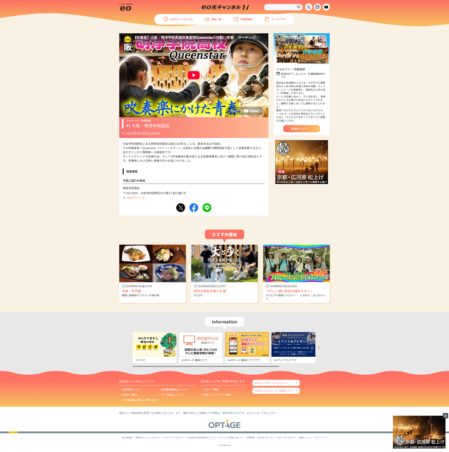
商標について (305, 437)
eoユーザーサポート (286, 437)
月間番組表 (246, 19)
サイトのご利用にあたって (230, 437)
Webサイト (134, 197)
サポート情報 (211, 389)
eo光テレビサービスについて (270, 382)
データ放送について (172, 394)
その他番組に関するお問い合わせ (140, 400)
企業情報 (250, 437)
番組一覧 (216, 19)
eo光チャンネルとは (181, 19)
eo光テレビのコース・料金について (274, 390)
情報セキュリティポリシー (148, 437)
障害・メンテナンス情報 (217, 394)
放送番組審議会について (174, 389)
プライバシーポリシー (174, 437)
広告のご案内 (129, 394)
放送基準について (132, 389)
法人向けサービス (265, 437)
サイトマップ (321, 437)
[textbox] (283, 7)
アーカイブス (278, 19)
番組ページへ (299, 128)
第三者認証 (127, 437)
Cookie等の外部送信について (201, 437)
